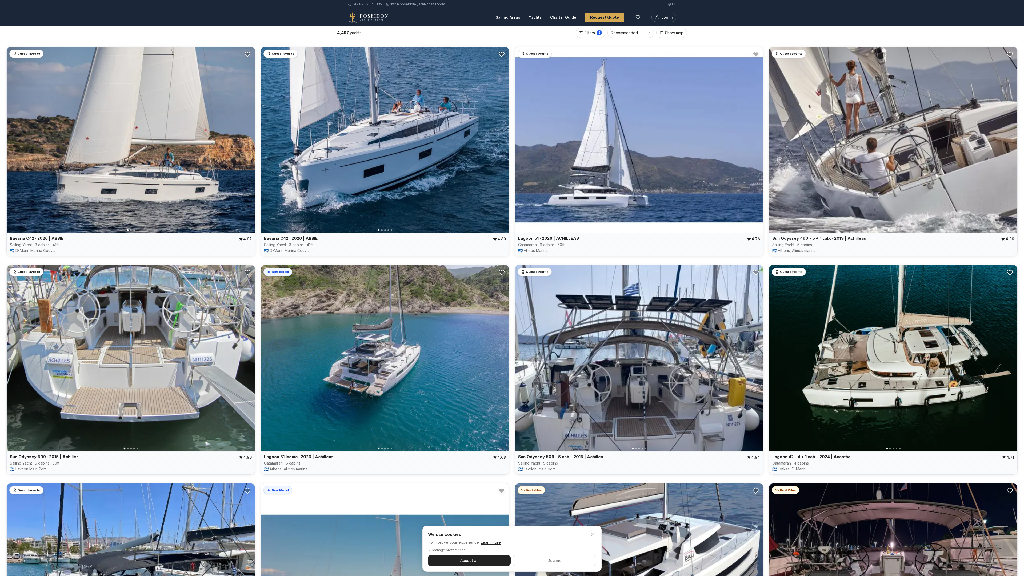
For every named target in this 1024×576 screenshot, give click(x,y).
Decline (554, 560)
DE (674, 4)
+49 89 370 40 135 (367, 4)
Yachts (535, 17)
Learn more (491, 542)
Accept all (469, 560)
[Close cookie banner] (593, 534)
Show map (674, 32)
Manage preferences (449, 550)
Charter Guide (563, 17)
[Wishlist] (638, 17)
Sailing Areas (508, 17)
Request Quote (604, 17)
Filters (592, 32)
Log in (667, 17)
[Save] (247, 54)
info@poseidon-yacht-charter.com (417, 4)
